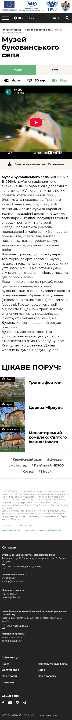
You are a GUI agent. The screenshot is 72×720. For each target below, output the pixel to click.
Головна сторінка (11, 29)
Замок (10, 379)
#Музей (45, 471)
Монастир (12, 429)
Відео (41, 669)
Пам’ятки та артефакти (38, 29)
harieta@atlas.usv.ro (12, 597)
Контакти (8, 682)
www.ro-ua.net (11, 530)
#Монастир (17, 465)
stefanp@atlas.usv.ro (13, 581)
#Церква (54, 459)
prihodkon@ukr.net (12, 641)
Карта (5, 664)
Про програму (47, 676)
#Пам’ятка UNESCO (48, 465)
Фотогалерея (10, 669)
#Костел (27, 471)
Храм (9, 404)
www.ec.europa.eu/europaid (44, 530)
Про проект (9, 676)
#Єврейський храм (26, 459)
